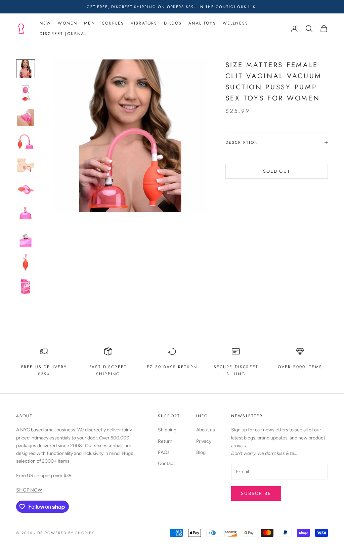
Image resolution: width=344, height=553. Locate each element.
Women (67, 23)
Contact (166, 463)
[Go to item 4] (25, 141)
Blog (201, 452)
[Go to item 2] (25, 93)
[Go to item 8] (25, 238)
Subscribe (256, 493)
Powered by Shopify (70, 533)
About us (205, 430)
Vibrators (144, 23)
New (45, 23)
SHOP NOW (29, 490)
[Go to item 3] (25, 117)
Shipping (167, 430)
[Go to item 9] (25, 262)
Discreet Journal (63, 34)
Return (165, 441)
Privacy (203, 441)
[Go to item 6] (25, 189)
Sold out (277, 171)
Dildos (173, 23)
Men (89, 23)
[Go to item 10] (25, 286)
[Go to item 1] (25, 68)
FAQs (164, 452)
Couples (113, 23)
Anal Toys (202, 23)
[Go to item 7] (25, 214)
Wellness (235, 23)
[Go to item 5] (25, 165)
